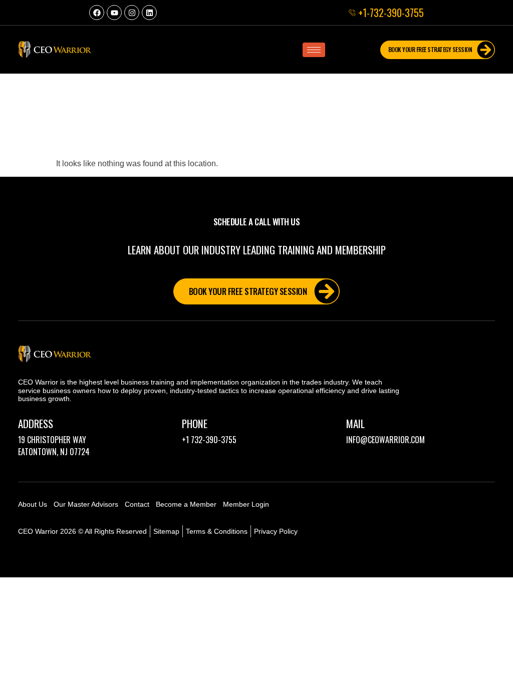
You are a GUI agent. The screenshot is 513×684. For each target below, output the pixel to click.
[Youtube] (114, 12)
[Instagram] (131, 12)
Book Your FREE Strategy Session (430, 49)
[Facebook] (96, 12)
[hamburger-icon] (314, 50)
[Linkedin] (149, 12)
